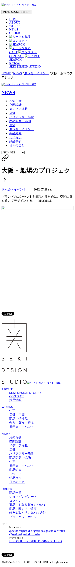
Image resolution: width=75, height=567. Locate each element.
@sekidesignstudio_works (49, 530)
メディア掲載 (18, 109)
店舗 (12, 113)
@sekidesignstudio (20, 530)
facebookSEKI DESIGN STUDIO (25, 64)
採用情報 (15, 400)
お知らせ (15, 100)
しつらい (15, 137)
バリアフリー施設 (21, 117)
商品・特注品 (18, 418)
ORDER (14, 33)
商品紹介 (15, 133)
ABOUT (14, 22)
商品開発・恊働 (20, 121)
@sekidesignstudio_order (24, 534)
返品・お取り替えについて (27, 504)
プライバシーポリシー (24, 517)
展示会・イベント (36, 73)
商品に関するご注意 (23, 508)
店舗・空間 (17, 414)
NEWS (13, 29)
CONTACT (16, 396)
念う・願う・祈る (21, 422)
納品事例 (15, 141)
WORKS (15, 26)
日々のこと (17, 145)
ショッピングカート (23, 496)
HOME (13, 19)
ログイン (15, 500)
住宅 (12, 125)
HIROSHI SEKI (19, 541)
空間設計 (15, 105)
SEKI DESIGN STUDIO (25, 392)
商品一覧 (15, 492)
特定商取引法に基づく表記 (27, 513)
